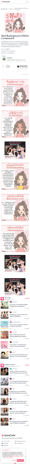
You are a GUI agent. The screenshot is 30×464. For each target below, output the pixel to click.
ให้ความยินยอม (20, 460)
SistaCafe (5, 9)
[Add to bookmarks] (3, 66)
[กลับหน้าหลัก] (6, 1)
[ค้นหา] (27, 1)
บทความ (11, 9)
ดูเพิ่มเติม (27, 298)
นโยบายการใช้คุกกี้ (9, 457)
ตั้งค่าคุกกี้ (14, 460)
